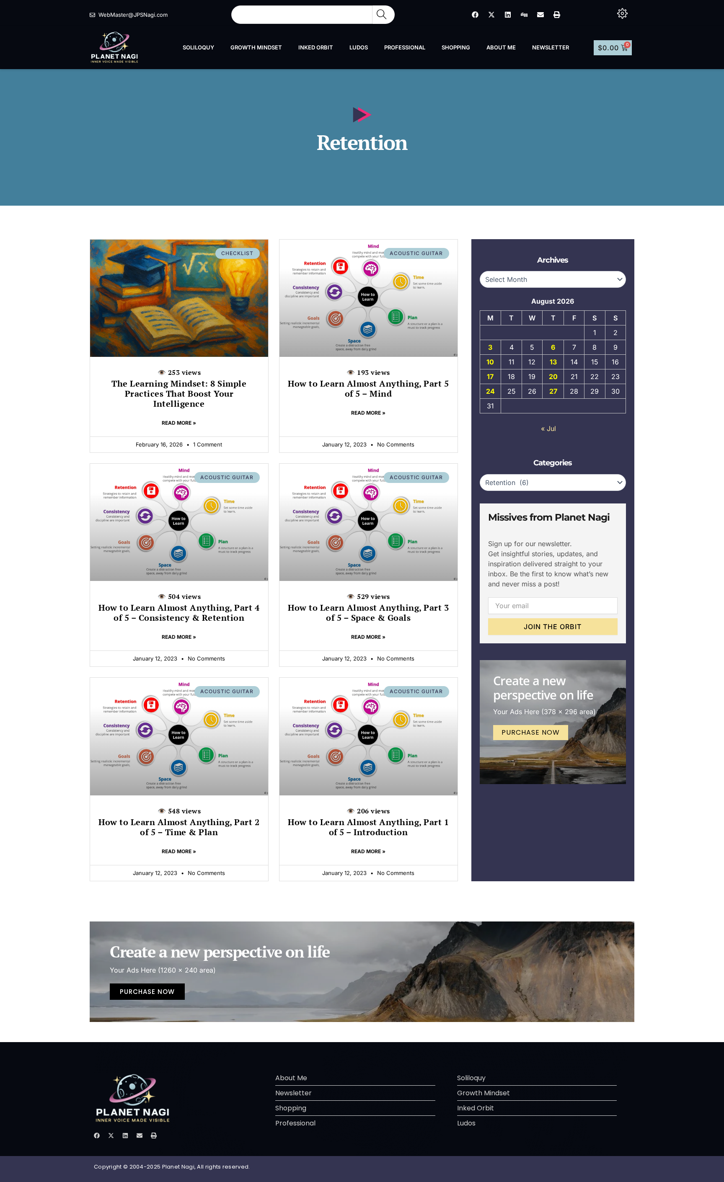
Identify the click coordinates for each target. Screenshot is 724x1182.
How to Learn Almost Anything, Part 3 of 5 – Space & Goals (368, 607)
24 (490, 391)
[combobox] (301, 14)
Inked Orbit (315, 47)
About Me (501, 47)
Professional (404, 47)
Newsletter (550, 47)
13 (553, 362)
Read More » (179, 423)
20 (553, 376)
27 (553, 391)
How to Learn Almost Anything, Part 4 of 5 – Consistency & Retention (178, 607)
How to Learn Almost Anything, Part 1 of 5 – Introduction (368, 822)
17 (490, 376)
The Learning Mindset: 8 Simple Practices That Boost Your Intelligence (178, 388)
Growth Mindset (256, 47)
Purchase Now (531, 732)
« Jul (548, 428)
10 (490, 362)
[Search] (383, 14)
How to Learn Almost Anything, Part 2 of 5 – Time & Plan (178, 822)
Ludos (358, 47)
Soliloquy (198, 47)
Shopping (456, 47)
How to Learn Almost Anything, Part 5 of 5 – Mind (368, 383)
